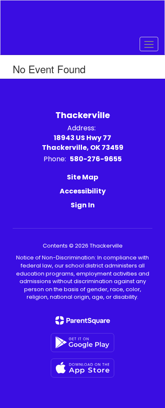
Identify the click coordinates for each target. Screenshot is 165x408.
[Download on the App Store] (82, 368)
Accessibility (83, 191)
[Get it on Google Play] (82, 342)
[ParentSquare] (82, 320)
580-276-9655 (96, 159)
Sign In (83, 205)
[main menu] (149, 44)
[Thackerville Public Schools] (83, 21)
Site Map (82, 177)
